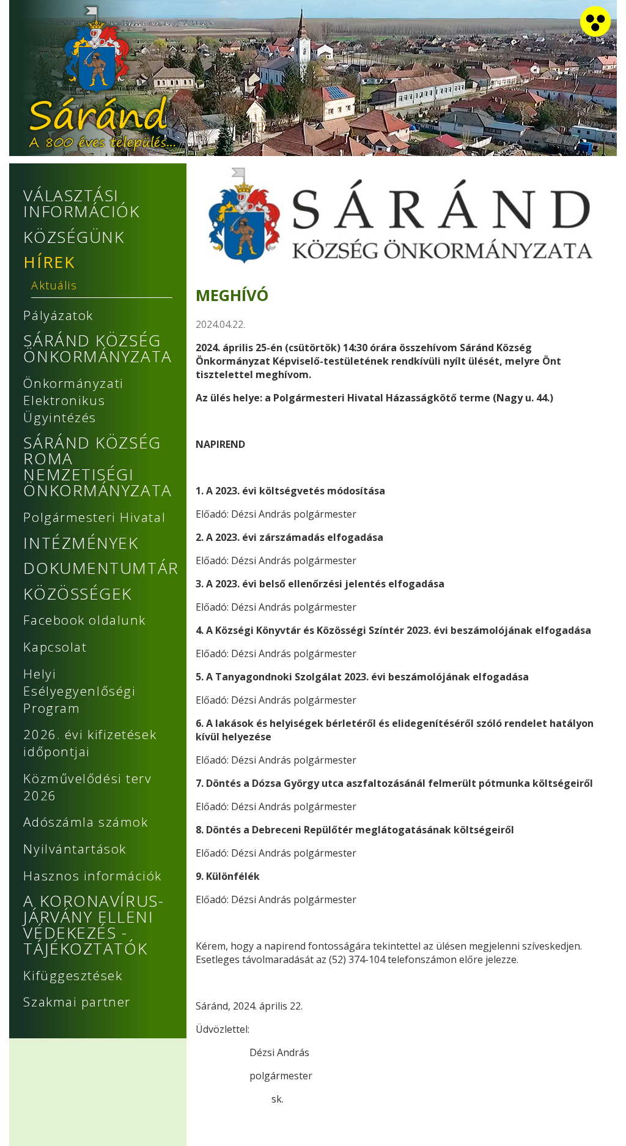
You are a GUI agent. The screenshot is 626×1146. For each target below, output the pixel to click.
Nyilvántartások (74, 848)
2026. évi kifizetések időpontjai (89, 743)
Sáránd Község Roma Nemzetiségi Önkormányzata (97, 466)
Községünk (73, 237)
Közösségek (77, 593)
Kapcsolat (55, 646)
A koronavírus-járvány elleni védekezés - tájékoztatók (93, 924)
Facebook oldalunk (84, 619)
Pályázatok (58, 315)
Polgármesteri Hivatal (94, 517)
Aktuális (54, 285)
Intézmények (80, 543)
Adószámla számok (85, 821)
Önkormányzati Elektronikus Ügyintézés (73, 400)
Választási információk (81, 203)
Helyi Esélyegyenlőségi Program (79, 690)
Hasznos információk (92, 875)
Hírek (49, 262)
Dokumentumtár (101, 568)
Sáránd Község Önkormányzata (97, 348)
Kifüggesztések (72, 975)
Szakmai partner (76, 1001)
